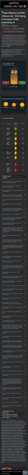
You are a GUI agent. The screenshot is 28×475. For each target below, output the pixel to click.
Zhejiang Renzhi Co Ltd (8, 164)
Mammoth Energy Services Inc (9, 143)
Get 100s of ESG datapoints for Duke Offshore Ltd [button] (13, 31)
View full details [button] (6, 28)
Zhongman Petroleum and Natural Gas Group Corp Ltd (8, 170)
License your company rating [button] (18, 28)
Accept (25, 472)
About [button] (15, 6)
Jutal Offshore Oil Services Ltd (9, 152)
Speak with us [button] (8, 6)
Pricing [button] (20, 6)
